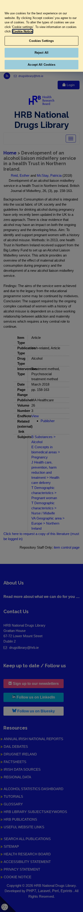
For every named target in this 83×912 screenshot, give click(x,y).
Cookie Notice (23, 31)
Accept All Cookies (41, 64)
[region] (41, 36)
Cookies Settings (41, 41)
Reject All (41, 52)
